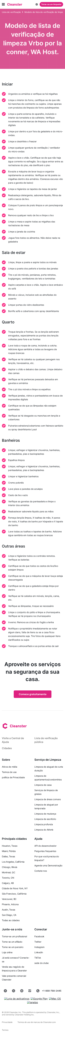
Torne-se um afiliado (12, 941)
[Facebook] (5, 990)
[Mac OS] (55, 998)
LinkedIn (38, 952)
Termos (5, 1030)
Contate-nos (40, 870)
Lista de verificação (11, 12)
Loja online (7, 952)
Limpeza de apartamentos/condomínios (48, 777)
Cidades (7, 748)
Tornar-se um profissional (14, 936)
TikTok (37, 957)
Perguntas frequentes (45, 851)
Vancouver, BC (9, 899)
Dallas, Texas (8, 856)
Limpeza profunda (43, 824)
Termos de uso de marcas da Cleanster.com (37, 1022)
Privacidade (7, 1022)
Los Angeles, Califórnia (13, 861)
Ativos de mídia (9, 766)
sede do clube (41, 963)
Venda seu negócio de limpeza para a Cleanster (14, 968)
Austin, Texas (8, 909)
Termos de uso (9, 772)
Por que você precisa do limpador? (46, 858)
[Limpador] (14, 4)
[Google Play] (39, 998)
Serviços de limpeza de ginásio (46, 792)
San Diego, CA (9, 915)
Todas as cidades (10, 920)
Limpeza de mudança (45, 813)
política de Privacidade (13, 777)
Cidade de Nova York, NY (15, 888)
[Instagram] (29, 990)
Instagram (39, 947)
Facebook (39, 936)
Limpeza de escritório (45, 819)
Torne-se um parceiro (12, 947)
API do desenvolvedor (45, 845)
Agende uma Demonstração (48, 865)
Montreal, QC (8, 872)
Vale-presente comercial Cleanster (14, 978)
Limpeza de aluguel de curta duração (48, 768)
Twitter (37, 941)
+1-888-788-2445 (51, 990)
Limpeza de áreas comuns (47, 799)
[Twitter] (13, 990)
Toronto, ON (8, 877)
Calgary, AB (8, 883)
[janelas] (32, 1002)
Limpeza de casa (43, 785)
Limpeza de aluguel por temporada (46, 806)
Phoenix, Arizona (10, 904)
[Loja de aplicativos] (16, 998)
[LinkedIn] (21, 990)
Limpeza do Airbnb (43, 829)
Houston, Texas (9, 845)
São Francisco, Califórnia (14, 893)
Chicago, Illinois (9, 867)
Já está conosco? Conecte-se (15, 959)
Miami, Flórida (9, 851)
